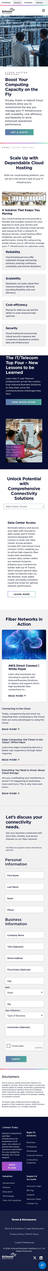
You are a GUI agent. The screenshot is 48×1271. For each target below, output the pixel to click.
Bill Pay (30, 1190)
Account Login (34, 1186)
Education (8, 1191)
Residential (6, 3)
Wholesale (32, 1151)
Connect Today (10, 1127)
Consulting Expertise (32, 1161)
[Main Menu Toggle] (43, 10)
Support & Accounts (31, 1177)
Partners (39, 3)
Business (17, 3)
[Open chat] (42, 1265)
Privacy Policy (17, 1234)
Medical (6, 1187)
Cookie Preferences (24, 1242)
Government (9, 1183)
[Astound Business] (8, 11)
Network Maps (34, 1199)
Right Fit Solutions (31, 1134)
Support (31, 1194)
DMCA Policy (32, 1234)
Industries (7, 1176)
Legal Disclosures (34, 1228)
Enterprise (28, 3)
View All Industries (12, 1200)
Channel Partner (35, 1155)
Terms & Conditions (14, 1228)
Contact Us (32, 1203)
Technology (8, 1196)
